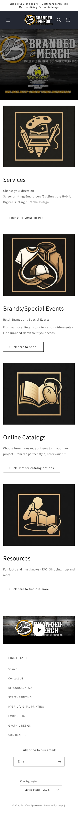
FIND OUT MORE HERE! (26, 218)
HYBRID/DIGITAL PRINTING (26, 706)
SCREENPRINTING (20, 697)
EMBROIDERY (17, 716)
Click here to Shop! (23, 347)
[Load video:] (39, 630)
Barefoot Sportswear (32, 805)
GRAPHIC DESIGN (19, 725)
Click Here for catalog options (31, 468)
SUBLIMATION (17, 735)
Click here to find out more (29, 589)
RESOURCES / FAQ (20, 688)
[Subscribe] (59, 761)
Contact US (15, 678)
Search (12, 669)
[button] (8, 19)
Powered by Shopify (55, 805)
